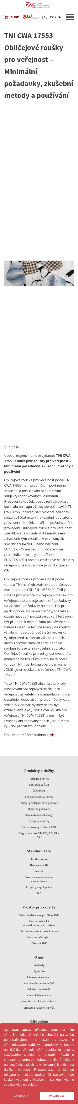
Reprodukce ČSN (39, 784)
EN (59, 17)
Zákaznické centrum (39, 977)
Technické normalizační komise (39, 931)
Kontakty (39, 965)
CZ (52, 17)
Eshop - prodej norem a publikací (39, 803)
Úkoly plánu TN (39, 865)
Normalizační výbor (39, 937)
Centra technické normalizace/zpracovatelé (39, 923)
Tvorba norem (39, 859)
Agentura (39, 971)
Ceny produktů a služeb (39, 797)
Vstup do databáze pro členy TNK (39, 915)
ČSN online (39, 791)
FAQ (39, 893)
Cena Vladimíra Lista (39, 995)
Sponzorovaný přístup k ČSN (39, 827)
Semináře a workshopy (39, 815)
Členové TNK (39, 943)
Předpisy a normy (39, 821)
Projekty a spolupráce (39, 887)
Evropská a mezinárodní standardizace (39, 879)
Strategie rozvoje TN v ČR (39, 1007)
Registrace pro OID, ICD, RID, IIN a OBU (39, 835)
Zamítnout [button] (21, 1096)
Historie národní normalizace (39, 1001)
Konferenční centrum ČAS (39, 983)
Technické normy (39, 778)
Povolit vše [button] (57, 1096)
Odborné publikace (39, 809)
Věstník (39, 871)
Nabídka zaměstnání (39, 989)
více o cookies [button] (26, 1084)
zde (52, 734)
